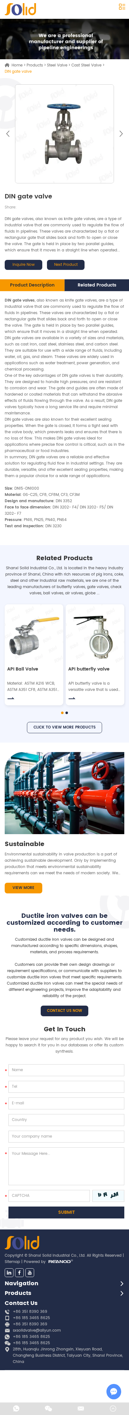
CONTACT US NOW (64, 1011)
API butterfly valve (89, 669)
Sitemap (12, 1262)
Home (17, 65)
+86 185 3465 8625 (31, 1337)
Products (35, 65)
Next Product (66, 265)
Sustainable (24, 844)
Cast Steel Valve (86, 65)
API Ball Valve (22, 669)
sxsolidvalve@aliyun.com (37, 1330)
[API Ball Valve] (34, 633)
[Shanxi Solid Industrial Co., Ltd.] (20, 9)
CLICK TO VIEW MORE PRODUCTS (64, 727)
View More (23, 888)
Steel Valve (57, 65)
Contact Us (21, 1303)
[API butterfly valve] (95, 633)
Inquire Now (24, 265)
